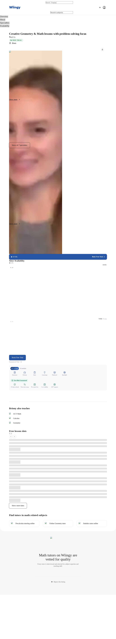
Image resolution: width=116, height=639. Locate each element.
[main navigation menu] (102, 7)
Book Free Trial (17, 357)
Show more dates (18, 506)
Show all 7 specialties (19, 145)
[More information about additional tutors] (21, 362)
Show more (13, 99)
